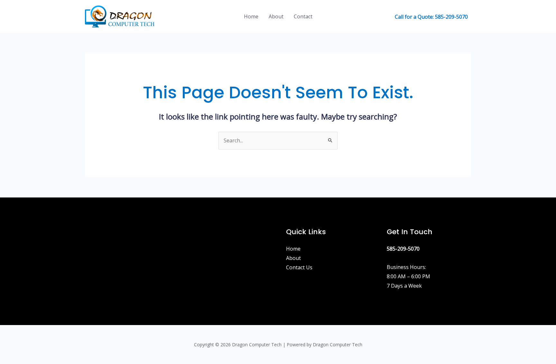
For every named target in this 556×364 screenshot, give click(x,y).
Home (251, 16)
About (276, 16)
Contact (303, 16)
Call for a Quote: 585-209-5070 (431, 16)
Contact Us (299, 267)
